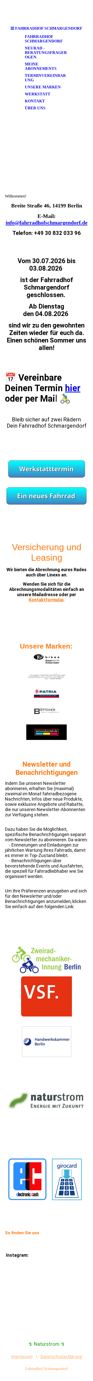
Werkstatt (37, 94)
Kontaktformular (46, 599)
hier (72, 388)
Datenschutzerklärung (61, 1356)
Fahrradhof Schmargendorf (44, 38)
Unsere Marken (43, 87)
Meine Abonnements (41, 66)
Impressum (21, 1356)
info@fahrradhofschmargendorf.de (47, 222)
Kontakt (35, 101)
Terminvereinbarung (45, 77)
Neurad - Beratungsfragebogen (46, 52)
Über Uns (35, 108)
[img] (46, 11)
